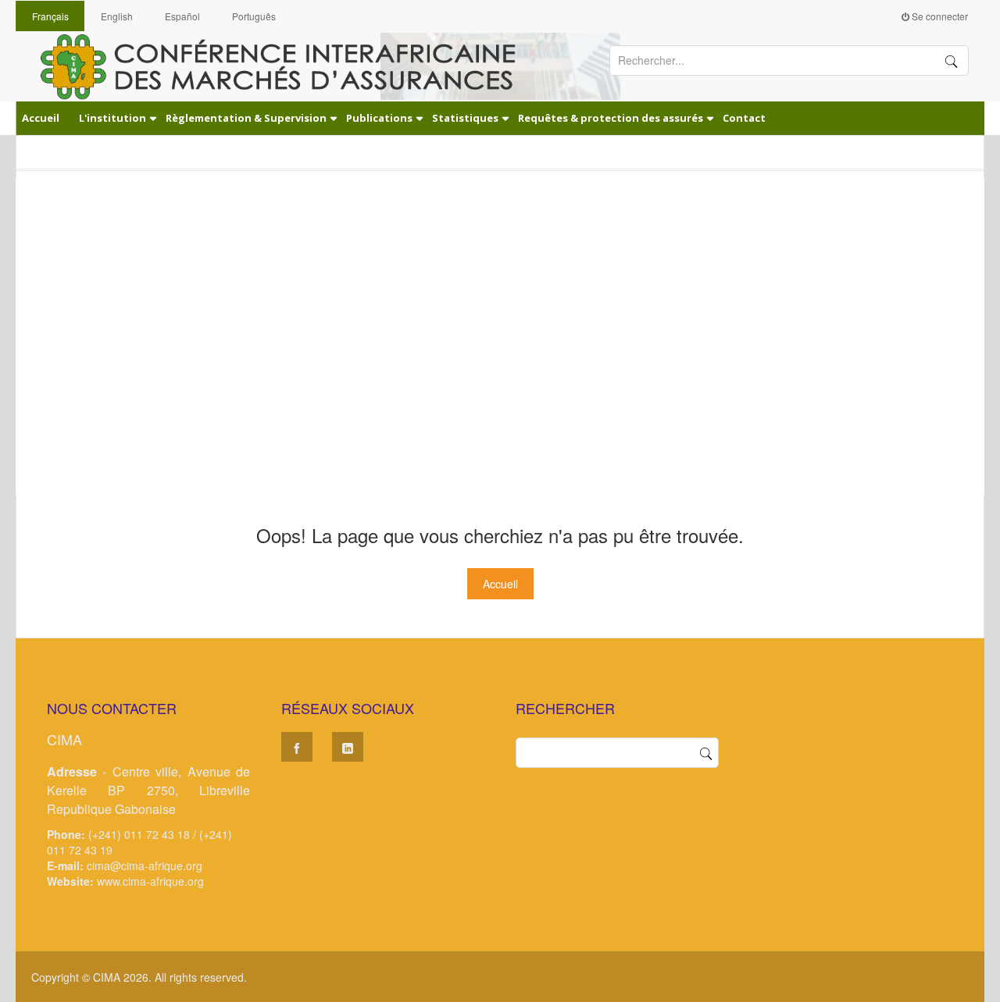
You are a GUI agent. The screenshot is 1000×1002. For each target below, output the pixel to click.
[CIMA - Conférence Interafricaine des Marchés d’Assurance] (289, 65)
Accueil (500, 584)
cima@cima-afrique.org (144, 865)
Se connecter (938, 16)
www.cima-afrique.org (150, 881)
